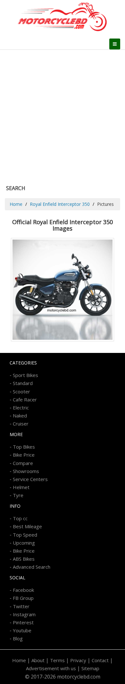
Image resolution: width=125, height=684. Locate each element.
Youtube (22, 630)
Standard (23, 383)
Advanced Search (31, 567)
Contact (100, 660)
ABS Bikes (24, 559)
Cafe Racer (25, 399)
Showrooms (26, 471)
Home (16, 204)
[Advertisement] (62, 115)
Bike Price (24, 455)
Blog (18, 638)
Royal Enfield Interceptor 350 (60, 204)
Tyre (18, 495)
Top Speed (25, 534)
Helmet (21, 487)
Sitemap (90, 668)
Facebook (23, 590)
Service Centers (30, 479)
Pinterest (23, 622)
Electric (21, 407)
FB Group (23, 598)
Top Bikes (24, 446)
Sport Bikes (25, 375)
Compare (23, 463)
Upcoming (24, 542)
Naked (20, 415)
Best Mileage (27, 526)
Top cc (20, 518)
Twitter (21, 606)
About (38, 660)
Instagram (24, 614)
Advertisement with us (51, 668)
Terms (57, 660)
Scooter (21, 391)
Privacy (78, 660)
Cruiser (21, 423)
